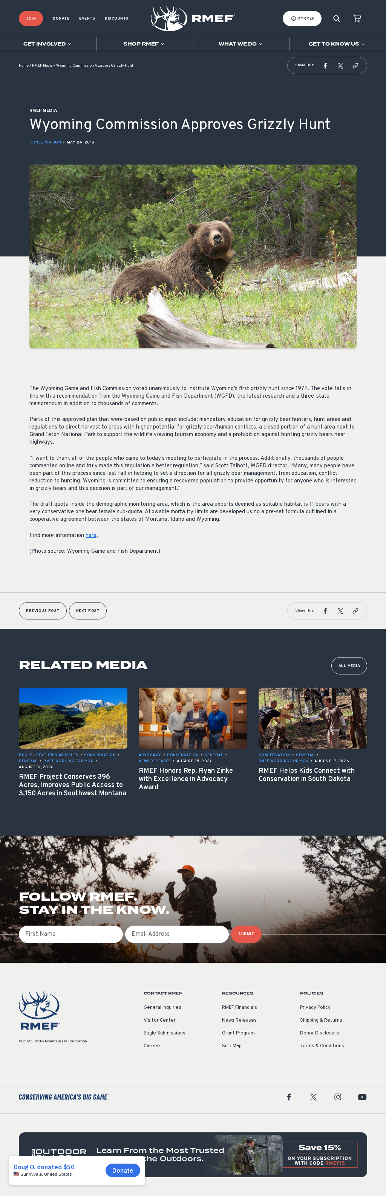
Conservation (45, 142)
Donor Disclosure (319, 1033)
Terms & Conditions (322, 1046)
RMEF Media (42, 65)
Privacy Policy (315, 1008)
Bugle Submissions (164, 1033)
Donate (61, 18)
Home (24, 65)
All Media (349, 666)
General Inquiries (162, 1008)
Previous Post (43, 611)
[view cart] (357, 18)
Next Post (88, 611)
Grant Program (238, 1033)
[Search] (336, 18)
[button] (325, 65)
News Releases (239, 1021)
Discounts (117, 18)
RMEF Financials (239, 1008)
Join (31, 18)
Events (87, 18)
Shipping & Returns (321, 1021)
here (91, 535)
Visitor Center (160, 1021)
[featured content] (193, 1154)
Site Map (232, 1046)
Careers (153, 1046)
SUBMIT (246, 934)
